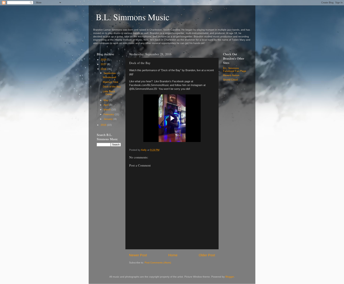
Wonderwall (109, 77)
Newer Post (138, 255)
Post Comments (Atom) (158, 262)
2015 (104, 125)
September (110, 73)
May (106, 100)
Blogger (229, 276)
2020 (104, 59)
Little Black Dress (109, 93)
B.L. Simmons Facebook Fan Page (234, 69)
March (107, 109)
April (106, 105)
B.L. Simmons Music (132, 17)
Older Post (207, 255)
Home (173, 255)
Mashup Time (110, 82)
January (108, 119)
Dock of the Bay (112, 86)
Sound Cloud (230, 79)
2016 (104, 69)
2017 (104, 64)
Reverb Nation (231, 75)
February (109, 114)
